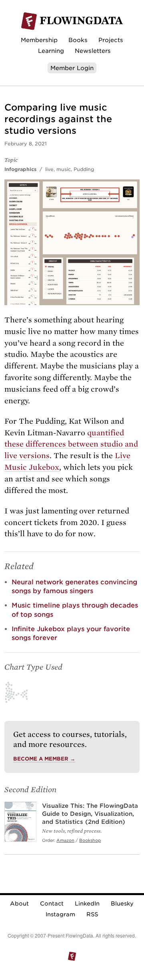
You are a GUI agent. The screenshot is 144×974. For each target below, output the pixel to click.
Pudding (84, 169)
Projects (110, 39)
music (63, 169)
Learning (51, 50)
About (19, 903)
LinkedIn (87, 903)
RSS (92, 914)
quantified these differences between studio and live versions (71, 444)
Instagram (60, 914)
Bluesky (122, 903)
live (49, 169)
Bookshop (90, 840)
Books (78, 39)
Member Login (72, 67)
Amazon (65, 840)
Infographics (20, 169)
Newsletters (93, 50)
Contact (52, 903)
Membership (39, 39)
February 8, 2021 (25, 144)
